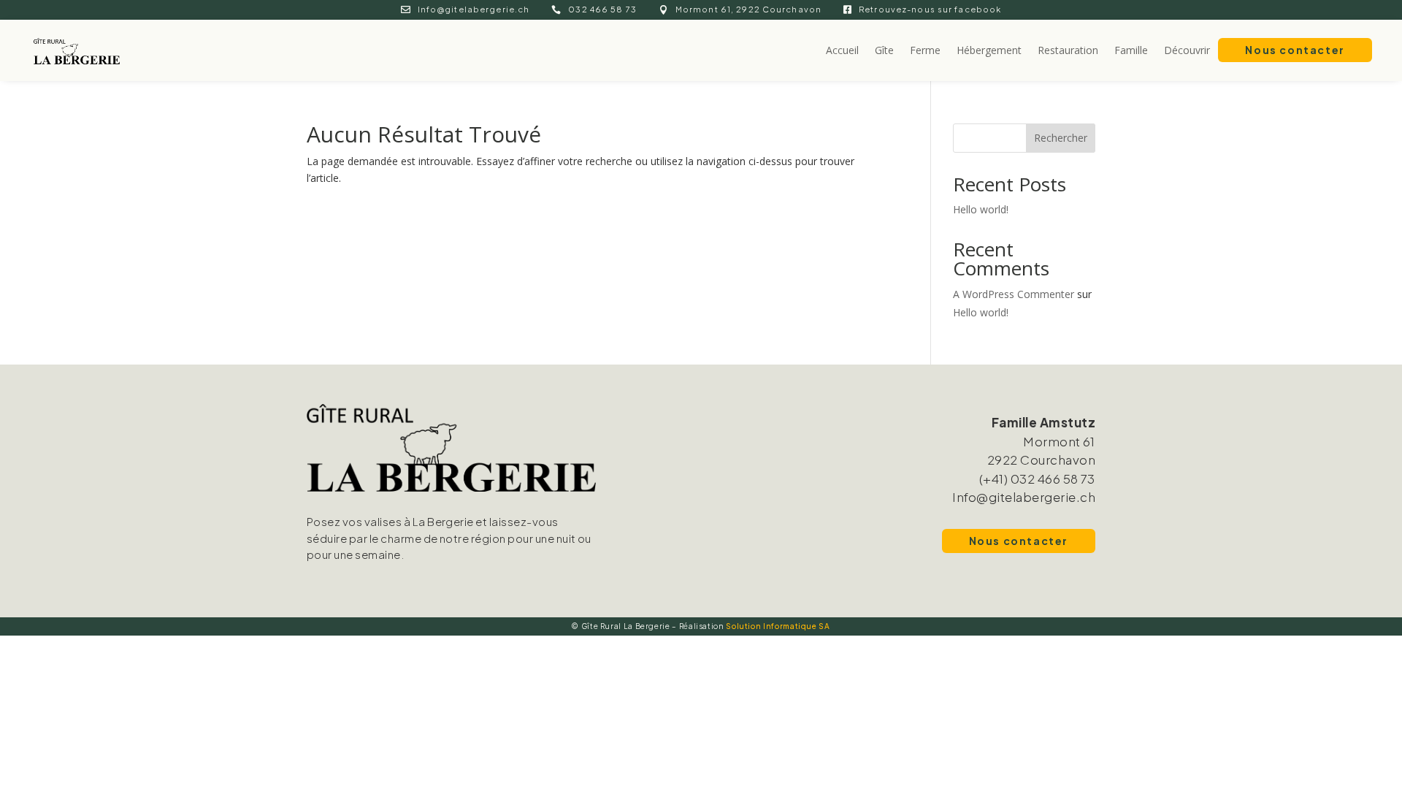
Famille (1131, 50)
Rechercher (1060, 138)
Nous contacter (1294, 49)
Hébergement (989, 50)
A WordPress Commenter (1013, 294)
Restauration (1068, 50)
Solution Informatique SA (778, 626)
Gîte (884, 50)
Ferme (925, 50)
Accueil (842, 50)
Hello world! (980, 209)
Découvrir (1187, 50)
